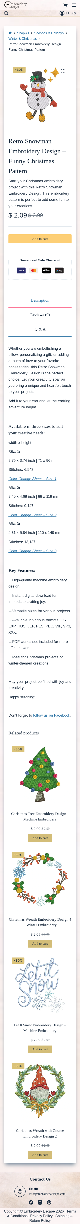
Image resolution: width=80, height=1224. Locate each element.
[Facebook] (31, 1202)
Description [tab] (40, 300)
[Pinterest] (49, 1202)
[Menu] (74, 5)
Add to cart (40, 238)
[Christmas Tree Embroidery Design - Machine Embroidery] (40, 774)
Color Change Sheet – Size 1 (32, 479)
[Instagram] (40, 1202)
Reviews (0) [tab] (40, 314)
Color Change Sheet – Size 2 (32, 515)
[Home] (10, 33)
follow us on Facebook (51, 715)
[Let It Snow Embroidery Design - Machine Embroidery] (40, 985)
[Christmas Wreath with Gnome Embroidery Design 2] (40, 1091)
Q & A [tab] (40, 329)
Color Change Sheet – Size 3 (32, 551)
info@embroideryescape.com (47, 1194)
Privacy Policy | (42, 1216)
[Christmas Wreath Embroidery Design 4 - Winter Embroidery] (40, 880)
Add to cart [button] (40, 838)
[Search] (6, 13)
